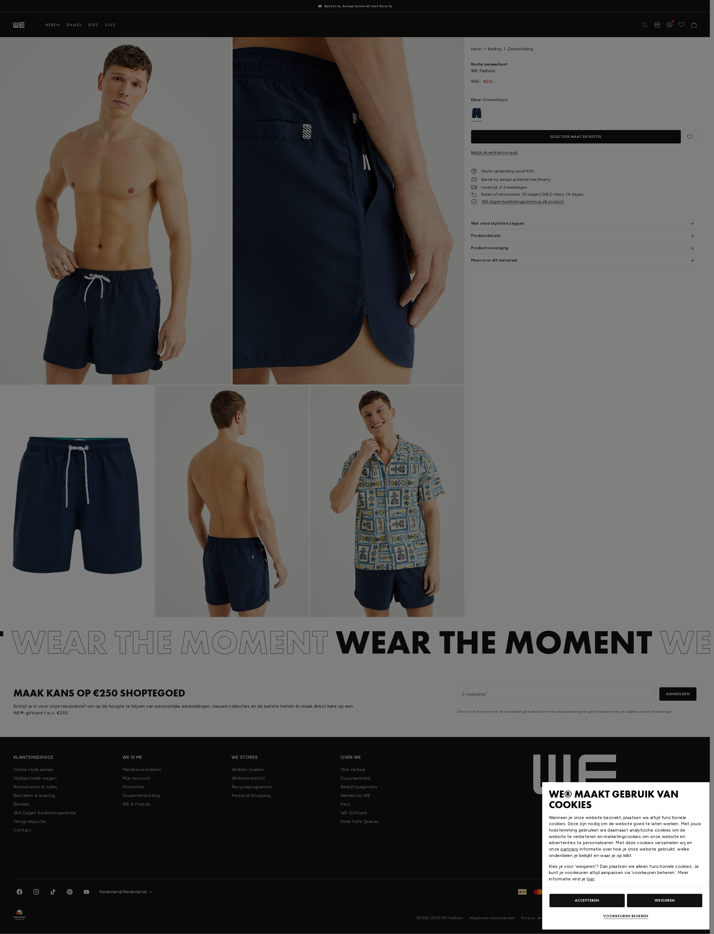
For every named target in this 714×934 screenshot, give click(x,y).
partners (569, 849)
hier (591, 879)
